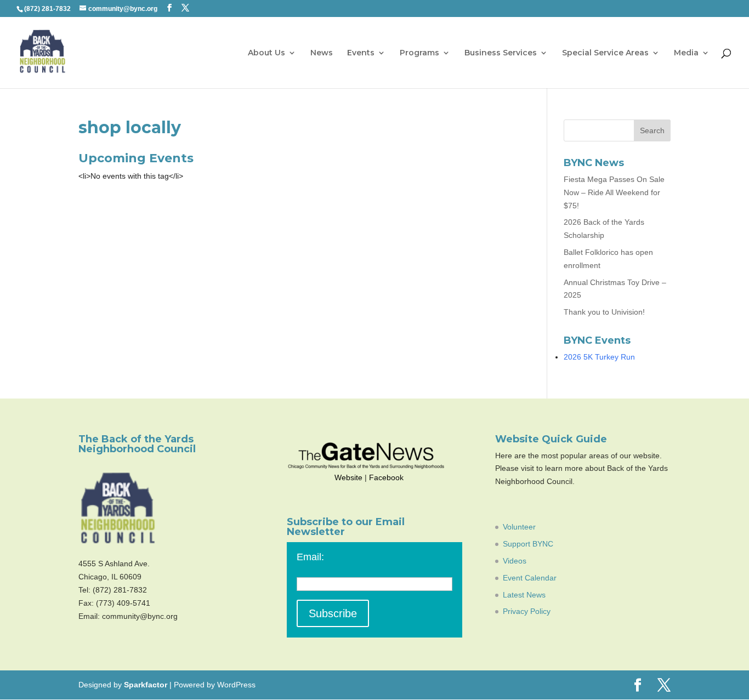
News (321, 53)
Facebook (386, 477)
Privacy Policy (527, 611)
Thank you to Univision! (604, 312)
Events (360, 53)
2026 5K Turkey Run (599, 356)
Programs (419, 53)
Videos (514, 560)
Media (686, 53)
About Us (266, 53)
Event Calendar (530, 577)
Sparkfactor (145, 684)
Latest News (524, 594)
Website (348, 477)
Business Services (500, 53)
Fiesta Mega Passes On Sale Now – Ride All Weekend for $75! (614, 192)
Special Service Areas (605, 53)
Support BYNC (528, 543)
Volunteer (519, 526)
